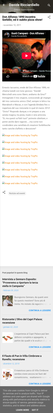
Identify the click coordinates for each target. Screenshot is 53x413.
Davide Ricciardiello (24, 5)
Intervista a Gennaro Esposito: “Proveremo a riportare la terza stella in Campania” (20, 283)
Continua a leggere (40, 310)
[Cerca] (49, 5)
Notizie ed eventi (17, 193)
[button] (49, 17)
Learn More (22, 410)
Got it (35, 410)
